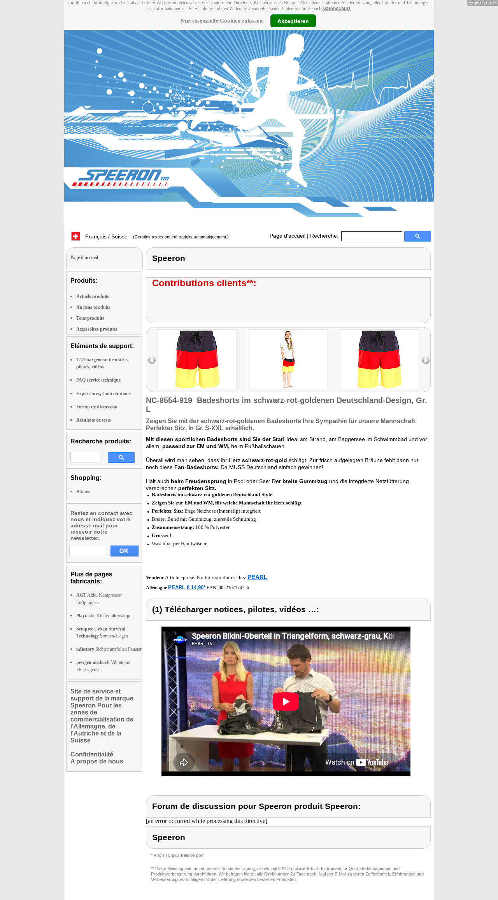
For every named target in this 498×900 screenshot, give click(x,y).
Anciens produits (93, 307)
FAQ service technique (98, 380)
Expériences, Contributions (103, 393)
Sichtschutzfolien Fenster (109, 649)
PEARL (257, 577)
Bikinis (83, 491)
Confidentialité (91, 754)
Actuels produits (92, 296)
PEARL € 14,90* (186, 587)
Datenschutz (337, 8)
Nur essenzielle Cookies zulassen (222, 21)
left (152, 360)
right (426, 360)
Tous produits (90, 318)
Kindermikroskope (103, 615)
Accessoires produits (96, 329)
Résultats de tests (93, 420)
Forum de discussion (96, 407)
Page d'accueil (287, 236)
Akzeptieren (293, 21)
